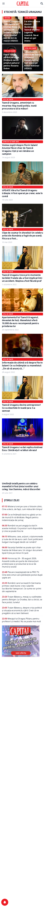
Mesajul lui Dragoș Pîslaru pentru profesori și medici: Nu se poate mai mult (21, 620)
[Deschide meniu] (3, 3)
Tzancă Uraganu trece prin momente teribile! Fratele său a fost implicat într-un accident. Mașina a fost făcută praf (22, 278)
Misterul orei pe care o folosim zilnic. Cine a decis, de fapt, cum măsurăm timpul (22, 508)
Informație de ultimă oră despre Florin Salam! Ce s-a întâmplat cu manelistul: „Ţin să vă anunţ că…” (22, 365)
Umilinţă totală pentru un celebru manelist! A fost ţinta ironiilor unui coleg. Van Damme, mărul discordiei (21, 486)
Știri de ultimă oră (11, 142)
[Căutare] (42, 3)
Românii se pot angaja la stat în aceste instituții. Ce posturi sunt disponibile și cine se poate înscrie (22, 528)
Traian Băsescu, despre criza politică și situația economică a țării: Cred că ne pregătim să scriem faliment (22, 610)
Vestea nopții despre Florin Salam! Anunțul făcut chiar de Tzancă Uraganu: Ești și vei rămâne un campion (20, 149)
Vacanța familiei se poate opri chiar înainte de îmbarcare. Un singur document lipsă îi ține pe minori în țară (22, 550)
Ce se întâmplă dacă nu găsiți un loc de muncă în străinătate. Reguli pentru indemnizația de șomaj (21, 517)
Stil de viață (8, 99)
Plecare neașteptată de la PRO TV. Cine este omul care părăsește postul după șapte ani (22, 575)
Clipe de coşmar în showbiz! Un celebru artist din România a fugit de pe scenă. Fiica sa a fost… (22, 235)
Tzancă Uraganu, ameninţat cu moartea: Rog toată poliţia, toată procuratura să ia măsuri (19, 105)
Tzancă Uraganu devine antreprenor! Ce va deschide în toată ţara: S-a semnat (21, 407)
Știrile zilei (11, 500)
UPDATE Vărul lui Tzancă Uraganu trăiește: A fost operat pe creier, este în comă (22, 193)
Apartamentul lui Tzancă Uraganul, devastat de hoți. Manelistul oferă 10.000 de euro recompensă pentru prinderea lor (20, 322)
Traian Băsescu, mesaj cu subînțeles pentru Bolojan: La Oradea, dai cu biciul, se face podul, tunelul (22, 599)
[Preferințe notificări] (4, 902)
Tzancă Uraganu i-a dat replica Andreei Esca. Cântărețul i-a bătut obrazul (22, 449)
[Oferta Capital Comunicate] (22, 641)
